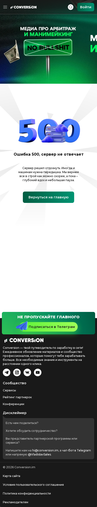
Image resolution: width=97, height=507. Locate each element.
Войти (85, 7)
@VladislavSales (39, 454)
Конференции (13, 404)
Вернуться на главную (48, 197)
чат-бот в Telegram (76, 450)
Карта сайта (11, 476)
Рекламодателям (15, 502)
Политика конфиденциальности (27, 493)
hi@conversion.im (45, 450)
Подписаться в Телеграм (52, 327)
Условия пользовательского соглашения (33, 484)
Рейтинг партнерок (17, 397)
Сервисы (9, 390)
